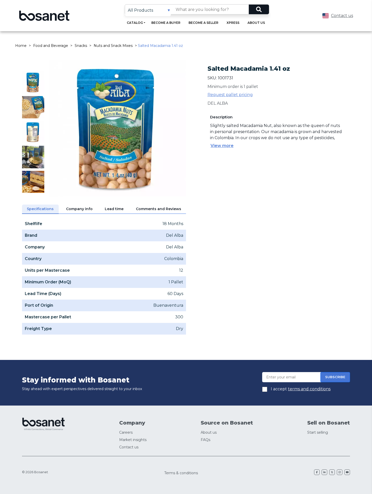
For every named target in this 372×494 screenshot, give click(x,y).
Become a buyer (165, 23)
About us (256, 23)
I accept (300, 389)
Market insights (133, 439)
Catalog (135, 23)
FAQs (205, 439)
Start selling (317, 432)
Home (21, 45)
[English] (325, 16)
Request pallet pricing (230, 94)
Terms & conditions (181, 473)
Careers (126, 432)
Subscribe (335, 377)
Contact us (342, 15)
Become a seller (203, 23)
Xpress (232, 23)
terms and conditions (309, 389)
